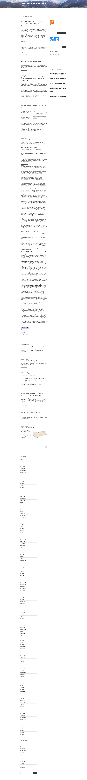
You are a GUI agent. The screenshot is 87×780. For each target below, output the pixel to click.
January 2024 (22, 513)
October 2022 (22, 541)
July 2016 (22, 681)
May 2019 (22, 618)
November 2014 (23, 719)
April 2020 (22, 597)
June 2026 (22, 461)
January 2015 (22, 715)
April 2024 (22, 507)
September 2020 (23, 588)
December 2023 (23, 515)
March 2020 (22, 599)
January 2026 (22, 468)
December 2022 (23, 537)
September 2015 (23, 700)
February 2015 (22, 713)
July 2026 (22, 459)
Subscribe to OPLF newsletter (55, 28)
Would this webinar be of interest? (31, 61)
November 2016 (23, 674)
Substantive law (23, 759)
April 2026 (22, 464)
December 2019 (23, 605)
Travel (21, 765)
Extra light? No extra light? (29, 361)
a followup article (41, 378)
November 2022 (23, 539)
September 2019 (23, 610)
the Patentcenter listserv (33, 143)
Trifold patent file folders (28, 428)
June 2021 (22, 571)
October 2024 (22, 496)
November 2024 (23, 494)
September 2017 (23, 655)
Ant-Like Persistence (33, 3)
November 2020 (23, 584)
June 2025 (22, 481)
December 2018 (23, 627)
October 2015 (22, 698)
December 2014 (23, 717)
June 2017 (22, 661)
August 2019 (22, 612)
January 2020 (22, 603)
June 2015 (22, 706)
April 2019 (22, 620)
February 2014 (22, 736)
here (23, 343)
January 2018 (22, 648)
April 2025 (22, 485)
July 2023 (22, 524)
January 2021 (22, 580)
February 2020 (22, 601)
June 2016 (22, 683)
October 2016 (22, 676)
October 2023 (22, 519)
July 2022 (22, 547)
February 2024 (22, 511)
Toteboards (22, 10)
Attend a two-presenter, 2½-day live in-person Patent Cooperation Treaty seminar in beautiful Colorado (57, 59)
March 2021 (22, 577)
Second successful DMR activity (55, 54)
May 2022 (22, 550)
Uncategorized (22, 767)
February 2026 (22, 466)
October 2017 (22, 653)
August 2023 (22, 522)
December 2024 (23, 492)
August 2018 (22, 635)
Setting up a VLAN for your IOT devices (57, 74)
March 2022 (22, 554)
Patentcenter (22, 754)
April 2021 (22, 575)
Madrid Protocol (23, 748)
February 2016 (22, 691)
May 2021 (22, 573)
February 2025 (22, 489)
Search (64, 47)
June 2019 (22, 616)
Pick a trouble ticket (27, 140)
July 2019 (22, 614)
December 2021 (23, 560)
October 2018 (22, 631)
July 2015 (22, 704)
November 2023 (23, 517)
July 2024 (22, 502)
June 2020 (22, 593)
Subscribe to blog (61, 32)
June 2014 (22, 728)
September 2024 (23, 498)
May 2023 (22, 528)
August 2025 (22, 477)
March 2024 (22, 509)
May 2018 (22, 640)
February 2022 (22, 556)
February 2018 (22, 646)
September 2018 (23, 633)
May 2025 (22, 483)
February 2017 (22, 668)
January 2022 (22, 558)
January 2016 (22, 693)
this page (29, 340)
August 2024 (22, 500)
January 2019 (22, 625)
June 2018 (22, 638)
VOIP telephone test (48, 10)
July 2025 (22, 479)
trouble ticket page (24, 164)
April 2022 (22, 552)
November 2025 (23, 472)
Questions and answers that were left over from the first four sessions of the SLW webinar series (33, 78)
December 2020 (23, 582)
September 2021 (23, 565)
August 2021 (22, 567)
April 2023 (22, 530)
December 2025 (23, 470)
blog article (44, 414)
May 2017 (22, 663)
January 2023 (22, 535)
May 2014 (22, 730)
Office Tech (22, 752)
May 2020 (22, 595)
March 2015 (22, 711)
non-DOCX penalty (23, 750)
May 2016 (22, 685)
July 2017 (21, 659)
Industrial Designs (23, 746)
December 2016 (23, 672)
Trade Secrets (22, 761)
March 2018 (22, 644)
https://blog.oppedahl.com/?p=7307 (31, 153)
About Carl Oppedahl (29, 10)
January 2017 (22, 670)
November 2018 (23, 629)
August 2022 (22, 545)
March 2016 (22, 689)
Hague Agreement (23, 744)
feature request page (25, 167)
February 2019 (22, 623)
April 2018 (22, 642)
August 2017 (22, 657)
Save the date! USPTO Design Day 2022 (33, 412)
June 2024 (22, 504)
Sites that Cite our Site (39, 10)
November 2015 (23, 696)
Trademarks (22, 763)
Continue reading (24, 54)
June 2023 (22, 526)
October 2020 (22, 586)
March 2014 (22, 734)
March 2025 (22, 487)
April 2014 (22, 732)
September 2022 (23, 543)
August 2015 (22, 702)
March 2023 (22, 532)
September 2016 (23, 678)
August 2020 (22, 590)
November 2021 (23, 562)
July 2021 (21, 569)
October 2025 (22, 474)
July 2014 (22, 726)
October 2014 (22, 721)
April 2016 (22, 687)
